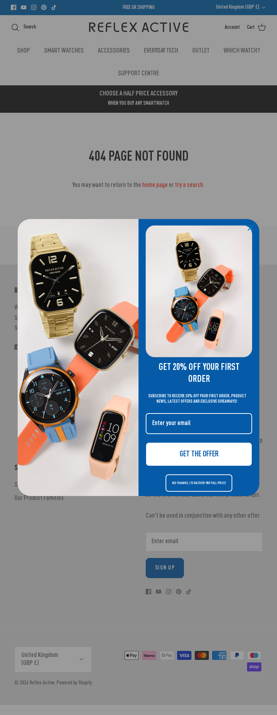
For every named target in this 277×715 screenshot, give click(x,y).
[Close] (250, 227)
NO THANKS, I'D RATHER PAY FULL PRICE (199, 483)
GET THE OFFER (199, 454)
